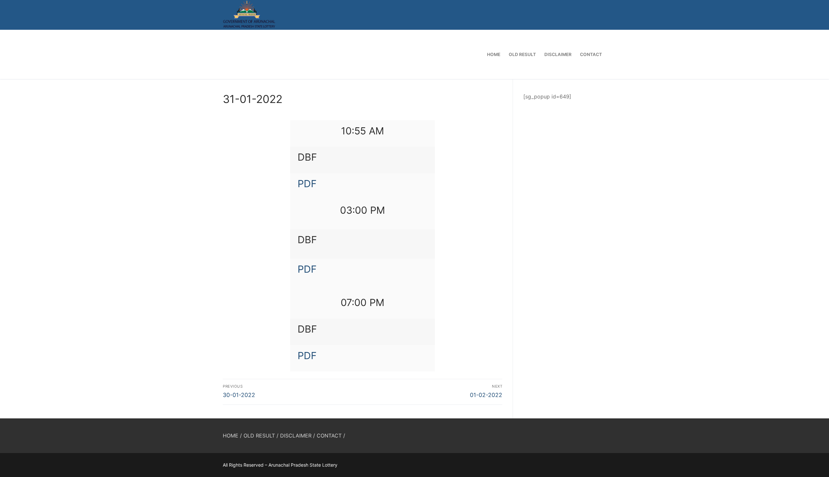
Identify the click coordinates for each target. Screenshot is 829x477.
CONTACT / (331, 435)
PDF (307, 183)
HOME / (232, 435)
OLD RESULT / (261, 435)
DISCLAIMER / (297, 435)
